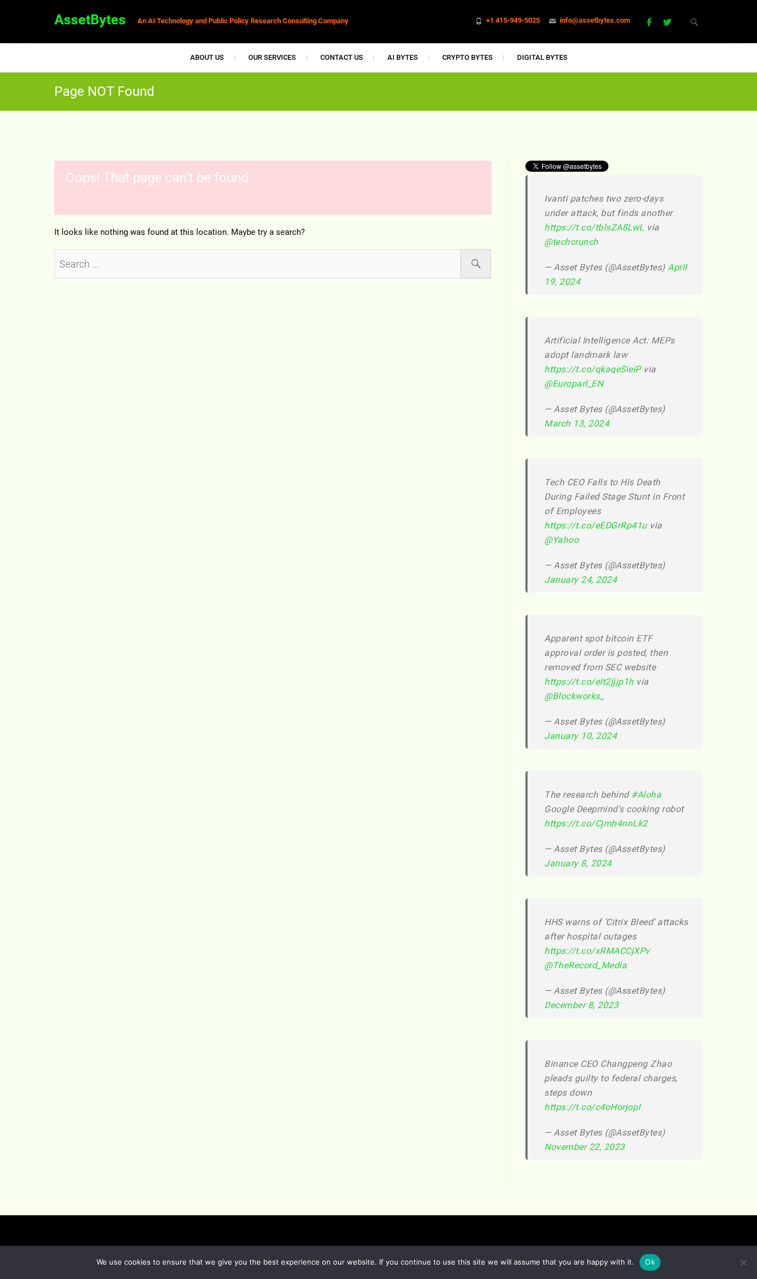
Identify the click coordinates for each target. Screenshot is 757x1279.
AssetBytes (90, 20)
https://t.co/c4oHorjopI (592, 1107)
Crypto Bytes (467, 57)
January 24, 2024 (580, 579)
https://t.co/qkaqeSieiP (592, 369)
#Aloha (646, 794)
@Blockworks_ (574, 696)
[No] (743, 1262)
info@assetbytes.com (595, 20)
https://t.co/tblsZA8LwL (594, 227)
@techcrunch (571, 242)
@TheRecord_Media (585, 965)
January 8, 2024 (578, 863)
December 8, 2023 (581, 1005)
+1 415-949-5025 (513, 20)
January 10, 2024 (580, 736)
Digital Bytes (542, 57)
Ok (650, 1261)
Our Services (272, 57)
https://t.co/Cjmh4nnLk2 (596, 823)
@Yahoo (561, 540)
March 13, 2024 (576, 423)
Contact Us (341, 57)
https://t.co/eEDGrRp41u (595, 525)
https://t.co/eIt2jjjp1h (589, 681)
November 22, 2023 (584, 1147)
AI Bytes (402, 57)
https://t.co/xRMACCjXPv (597, 951)
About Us (207, 57)
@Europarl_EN (573, 383)
